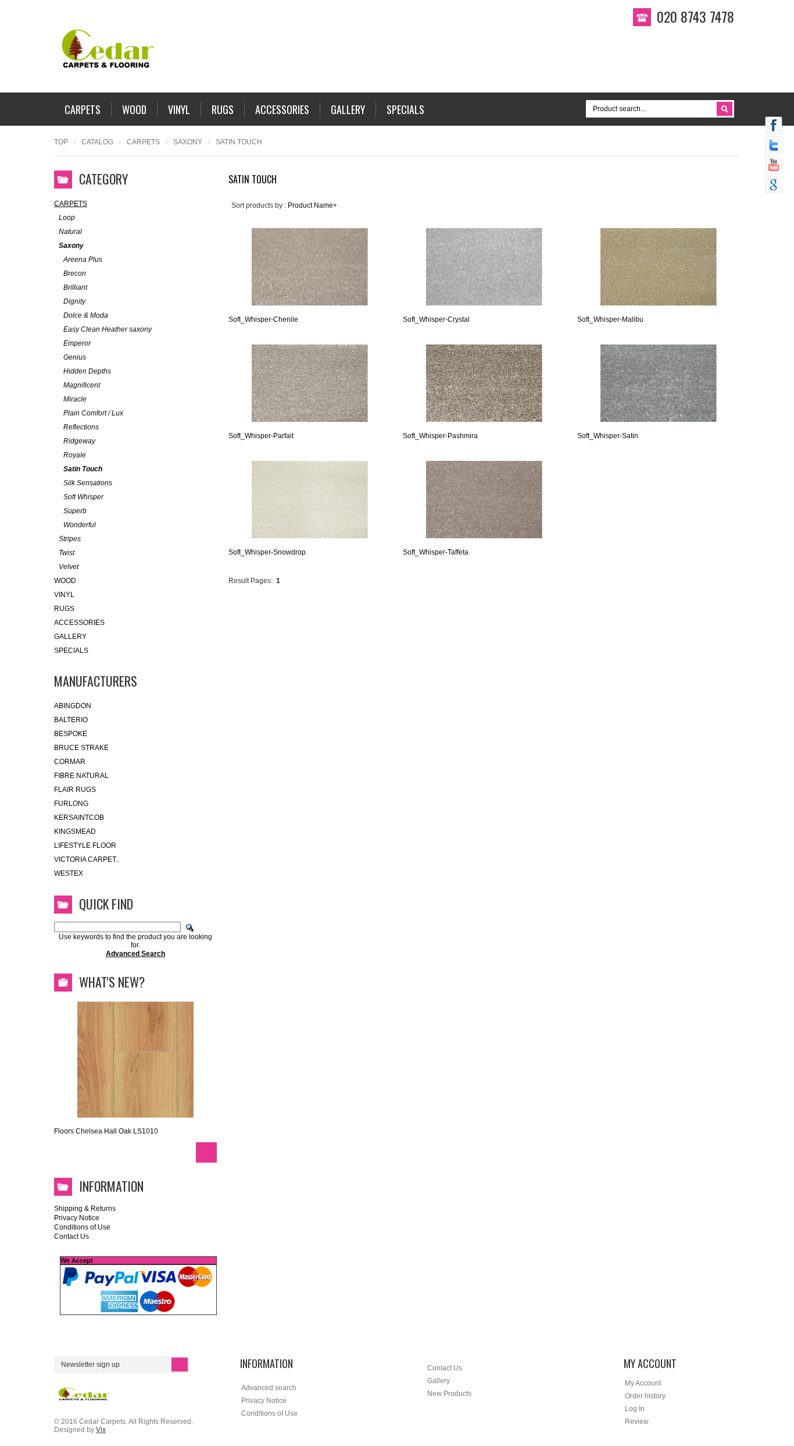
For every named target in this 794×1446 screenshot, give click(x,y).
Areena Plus (82, 259)
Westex (68, 873)
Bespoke (70, 734)
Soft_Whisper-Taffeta (435, 552)
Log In (635, 1409)
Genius (74, 357)
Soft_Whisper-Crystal (436, 319)
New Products (449, 1394)
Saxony (187, 142)
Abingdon (72, 706)
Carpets (143, 142)
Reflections (81, 427)
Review (637, 1421)
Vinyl (64, 595)
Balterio (71, 720)
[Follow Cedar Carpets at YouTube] (773, 166)
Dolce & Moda (85, 315)
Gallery (70, 637)
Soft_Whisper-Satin (607, 436)
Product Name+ (312, 205)
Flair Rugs (75, 790)
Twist (66, 553)
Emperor (77, 343)
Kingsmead (75, 831)
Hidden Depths (87, 371)
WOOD (65, 581)
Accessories (79, 623)
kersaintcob (79, 817)
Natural (70, 232)
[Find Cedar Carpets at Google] (773, 186)
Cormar (69, 762)
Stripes (70, 539)
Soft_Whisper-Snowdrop (267, 552)
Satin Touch (82, 469)
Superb (75, 511)
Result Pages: (250, 581)
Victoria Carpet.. (86, 859)
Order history (645, 1396)
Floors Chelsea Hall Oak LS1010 (106, 1131)
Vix (101, 1430)
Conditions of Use (82, 1227)
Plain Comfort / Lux (93, 413)
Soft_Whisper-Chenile (263, 319)
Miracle (75, 399)
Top (61, 142)
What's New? (112, 981)
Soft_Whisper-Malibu (610, 319)
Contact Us (71, 1236)
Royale (74, 455)
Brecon (74, 273)
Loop (67, 218)
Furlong (71, 804)
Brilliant (75, 287)
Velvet (68, 567)
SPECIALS (71, 650)
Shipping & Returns (85, 1209)
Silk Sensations (87, 483)
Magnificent (81, 385)
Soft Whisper (83, 497)
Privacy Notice (76, 1218)
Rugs (64, 609)
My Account (643, 1383)
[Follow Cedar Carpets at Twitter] (773, 146)
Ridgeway (79, 441)
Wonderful (79, 525)
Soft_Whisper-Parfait (261, 436)
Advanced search (268, 1388)
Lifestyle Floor (85, 845)
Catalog (97, 142)
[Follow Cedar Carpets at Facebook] (773, 126)
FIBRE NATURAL (81, 776)
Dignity (74, 301)
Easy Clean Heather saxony (107, 329)
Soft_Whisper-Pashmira (440, 436)
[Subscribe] (179, 1365)
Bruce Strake (81, 748)
